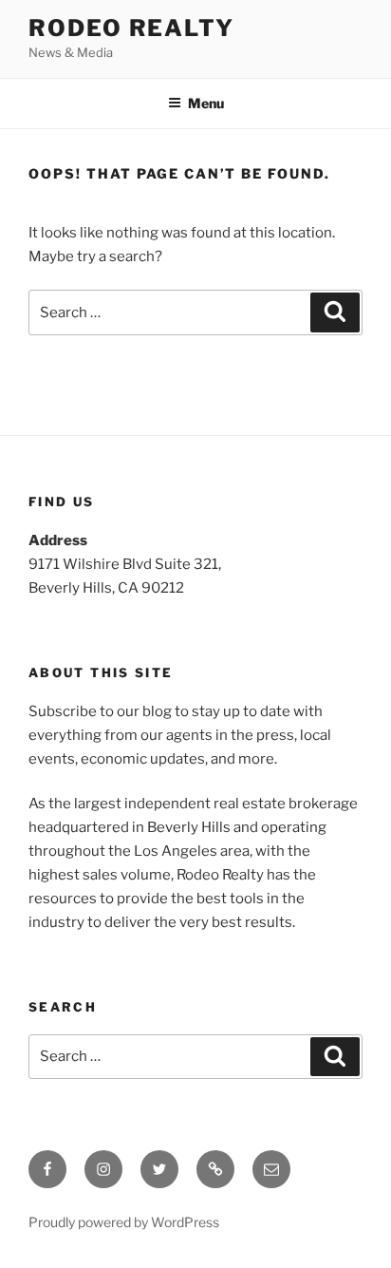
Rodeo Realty (131, 28)
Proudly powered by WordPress (123, 1222)
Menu (206, 103)
